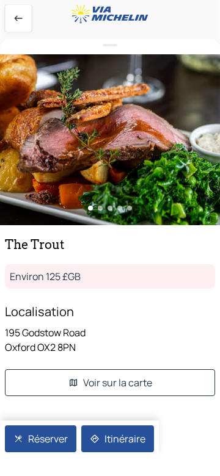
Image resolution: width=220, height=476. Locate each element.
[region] (110, 139)
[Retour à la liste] (18, 18)
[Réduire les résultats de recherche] (110, 45)
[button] (110, 139)
